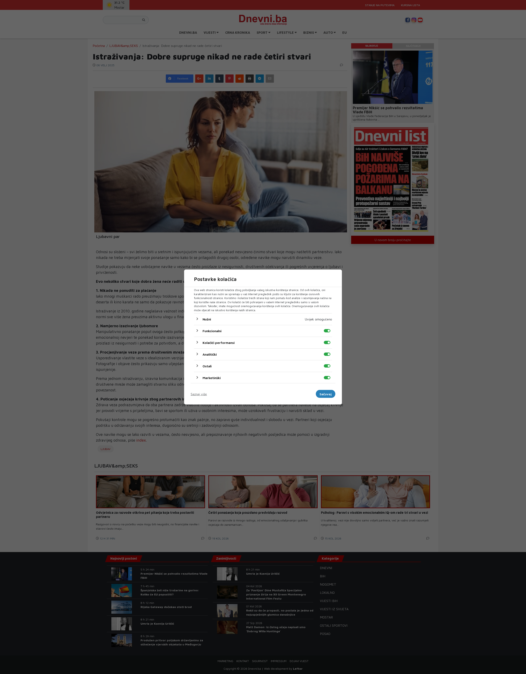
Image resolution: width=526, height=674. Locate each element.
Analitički (210, 354)
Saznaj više (199, 394)
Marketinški (212, 378)
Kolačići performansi (219, 343)
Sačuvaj (326, 394)
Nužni (207, 319)
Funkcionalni (212, 331)
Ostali (207, 366)
